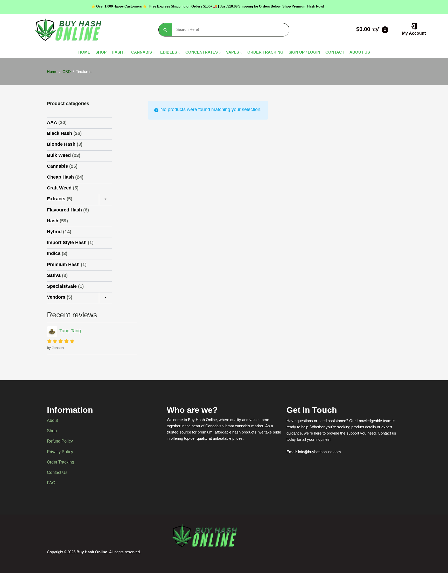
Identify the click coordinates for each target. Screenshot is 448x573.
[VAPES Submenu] (240, 53)
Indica (53, 254)
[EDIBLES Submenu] (178, 53)
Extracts (56, 199)
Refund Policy (60, 441)
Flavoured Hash (64, 210)
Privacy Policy (60, 452)
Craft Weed (59, 188)
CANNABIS (141, 53)
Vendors (56, 298)
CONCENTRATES (201, 53)
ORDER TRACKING (265, 53)
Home (52, 72)
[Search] (165, 30)
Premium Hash (63, 265)
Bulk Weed (59, 156)
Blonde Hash (61, 145)
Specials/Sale (62, 287)
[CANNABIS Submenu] (153, 53)
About (52, 421)
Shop (52, 431)
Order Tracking (60, 462)
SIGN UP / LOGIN (304, 53)
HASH (117, 53)
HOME (84, 53)
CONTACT (334, 53)
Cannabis (57, 167)
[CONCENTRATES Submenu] (219, 53)
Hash (52, 221)
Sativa (54, 276)
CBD (66, 72)
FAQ (51, 483)
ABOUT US (359, 53)
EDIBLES (168, 53)
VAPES (232, 53)
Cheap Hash (60, 177)
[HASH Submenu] (124, 53)
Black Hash (59, 134)
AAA (52, 123)
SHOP (101, 53)
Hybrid (54, 232)
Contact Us (57, 473)
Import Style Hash (67, 243)
